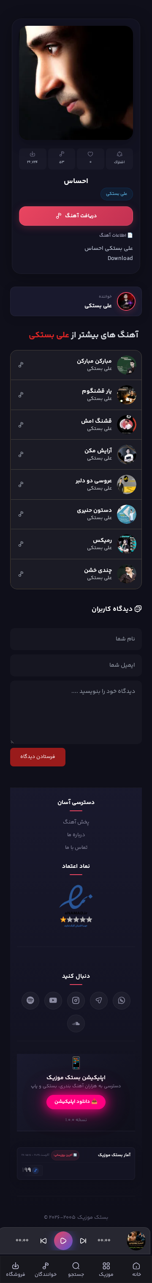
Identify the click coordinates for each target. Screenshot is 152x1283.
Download (120, 258)
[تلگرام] (99, 1000)
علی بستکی (117, 194)
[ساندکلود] (76, 1023)
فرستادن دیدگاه (37, 757)
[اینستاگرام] (76, 1000)
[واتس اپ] (121, 1000)
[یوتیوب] (53, 1000)
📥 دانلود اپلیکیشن (76, 1102)
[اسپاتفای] (30, 1000)
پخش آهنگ (76, 822)
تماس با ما (76, 847)
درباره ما (76, 835)
